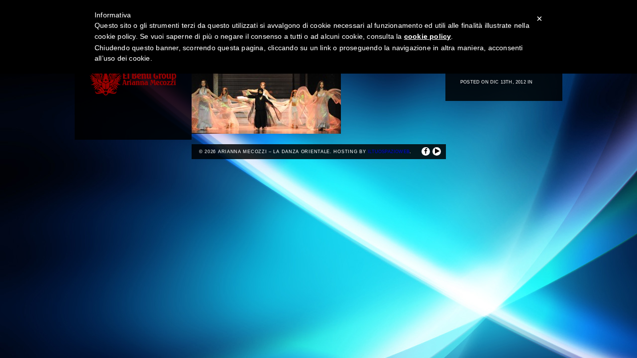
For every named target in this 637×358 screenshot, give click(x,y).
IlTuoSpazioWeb (389, 151)
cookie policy (427, 36)
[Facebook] (426, 151)
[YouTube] (436, 151)
